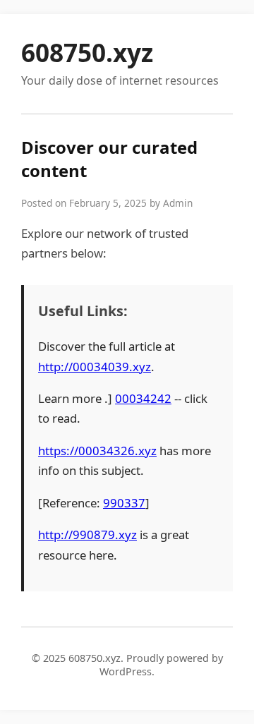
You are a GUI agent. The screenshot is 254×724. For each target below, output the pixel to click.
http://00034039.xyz (94, 366)
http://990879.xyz (87, 534)
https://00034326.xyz (97, 450)
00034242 (143, 398)
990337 (124, 503)
